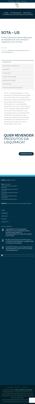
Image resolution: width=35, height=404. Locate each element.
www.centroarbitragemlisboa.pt (12, 399)
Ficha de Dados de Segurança (12, 87)
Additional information (11, 65)
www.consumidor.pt (25, 401)
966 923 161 (4, 187)
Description (7, 62)
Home (6, 13)
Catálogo (4, 216)
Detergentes (15, 13)
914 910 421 (4, 191)
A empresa (11, 1)
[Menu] (2, 6)
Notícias (17, 1)
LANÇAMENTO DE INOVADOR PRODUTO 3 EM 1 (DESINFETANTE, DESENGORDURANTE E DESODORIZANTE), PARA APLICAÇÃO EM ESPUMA (19, 232)
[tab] (17, 62)
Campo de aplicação (9, 76)
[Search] (33, 5)
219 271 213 (3, 194)
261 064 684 (7, 184)
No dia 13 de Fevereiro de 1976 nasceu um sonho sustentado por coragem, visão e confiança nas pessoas (20, 241)
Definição (6, 69)
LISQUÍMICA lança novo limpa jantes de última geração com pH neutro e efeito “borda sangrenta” (19, 248)
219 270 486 (4, 197)
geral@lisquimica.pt (10, 180)
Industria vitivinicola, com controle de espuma (17, 13)
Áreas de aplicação (9, 80)
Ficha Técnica (7, 84)
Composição (7, 73)
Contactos (24, 1)
